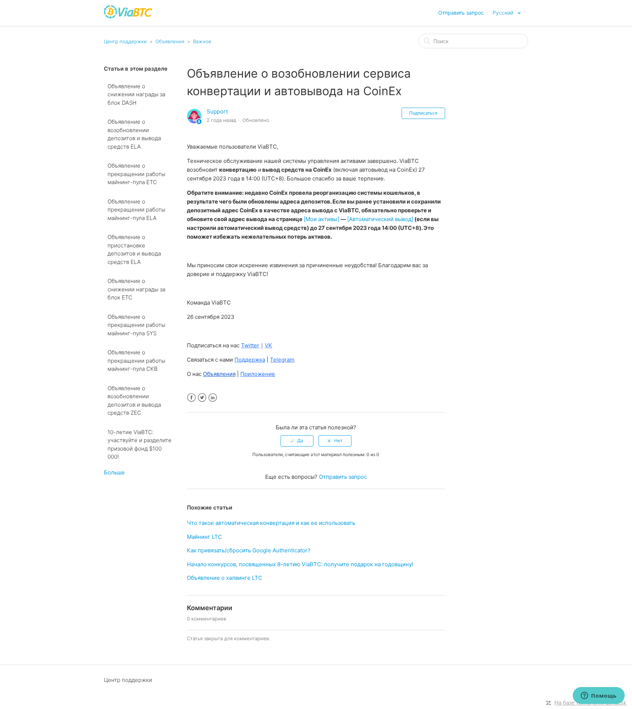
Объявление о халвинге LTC (224, 577)
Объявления (169, 41)
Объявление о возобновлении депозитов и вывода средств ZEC (134, 401)
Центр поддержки (125, 41)
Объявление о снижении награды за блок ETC (136, 289)
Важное (202, 41)
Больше (114, 472)
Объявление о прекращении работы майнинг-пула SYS (136, 325)
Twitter (202, 397)
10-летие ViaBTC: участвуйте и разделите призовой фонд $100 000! (140, 444)
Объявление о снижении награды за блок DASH (136, 94)
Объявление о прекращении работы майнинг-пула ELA (136, 209)
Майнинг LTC (204, 536)
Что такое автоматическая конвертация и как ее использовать (271, 522)
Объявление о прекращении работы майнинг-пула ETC (136, 174)
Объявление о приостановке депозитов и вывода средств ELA (134, 249)
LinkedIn (212, 397)
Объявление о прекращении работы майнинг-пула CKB (136, 360)
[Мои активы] (321, 219)
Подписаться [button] (423, 113)
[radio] (297, 440)
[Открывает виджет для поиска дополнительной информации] (599, 696)
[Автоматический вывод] (380, 219)
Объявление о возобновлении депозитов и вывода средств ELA (134, 134)
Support (217, 111)
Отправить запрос (461, 13)
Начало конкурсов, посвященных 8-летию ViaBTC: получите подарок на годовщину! (300, 564)
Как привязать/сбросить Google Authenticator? (249, 550)
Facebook (191, 397)
